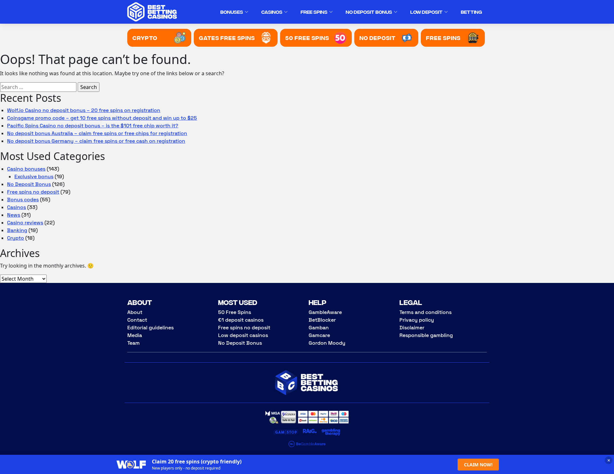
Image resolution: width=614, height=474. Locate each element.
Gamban (319, 327)
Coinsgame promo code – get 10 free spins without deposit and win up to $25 (102, 118)
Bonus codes (23, 199)
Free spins (314, 11)
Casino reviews (25, 222)
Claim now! (478, 465)
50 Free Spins (234, 312)
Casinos (271, 11)
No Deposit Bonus (369, 11)
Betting (471, 11)
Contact (137, 320)
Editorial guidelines (150, 327)
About (134, 312)
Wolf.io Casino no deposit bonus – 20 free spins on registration (83, 110)
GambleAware (325, 312)
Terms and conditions (425, 312)
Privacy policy (416, 320)
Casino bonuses (26, 168)
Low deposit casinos (243, 335)
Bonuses (231, 11)
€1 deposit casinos (241, 320)
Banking (17, 230)
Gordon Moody (327, 343)
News (13, 215)
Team (133, 343)
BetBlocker (322, 320)
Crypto (15, 238)
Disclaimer (411, 327)
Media (134, 335)
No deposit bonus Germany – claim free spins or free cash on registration (96, 141)
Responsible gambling (426, 335)
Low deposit (426, 11)
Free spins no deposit (33, 192)
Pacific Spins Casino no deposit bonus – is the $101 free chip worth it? (92, 125)
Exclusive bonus (33, 176)
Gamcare (319, 335)
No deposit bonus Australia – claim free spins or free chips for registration (97, 133)
